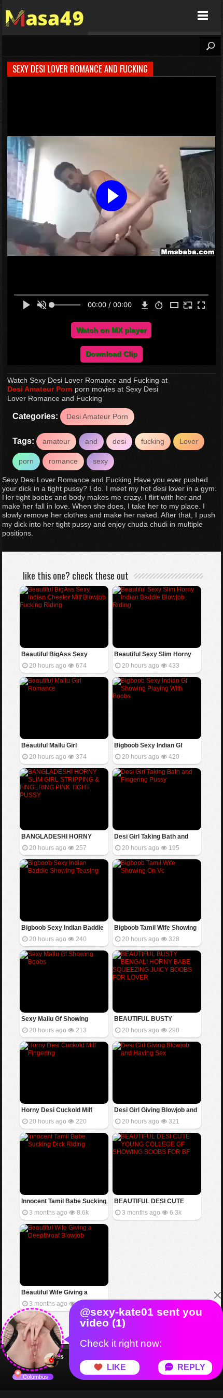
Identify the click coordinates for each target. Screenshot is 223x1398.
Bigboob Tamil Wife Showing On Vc (155, 928)
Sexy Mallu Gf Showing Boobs (54, 1019)
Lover (188, 441)
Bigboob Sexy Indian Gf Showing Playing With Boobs (156, 746)
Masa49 (45, 16)
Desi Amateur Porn (40, 389)
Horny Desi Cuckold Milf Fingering (56, 1110)
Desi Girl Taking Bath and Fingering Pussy (151, 837)
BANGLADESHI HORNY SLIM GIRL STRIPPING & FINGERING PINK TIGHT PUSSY (57, 837)
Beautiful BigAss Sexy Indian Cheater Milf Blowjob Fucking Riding (61, 655)
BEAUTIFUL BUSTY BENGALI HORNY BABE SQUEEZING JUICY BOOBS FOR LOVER (154, 1019)
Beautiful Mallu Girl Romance (49, 746)
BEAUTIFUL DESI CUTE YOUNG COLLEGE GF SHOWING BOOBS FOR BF (153, 1202)
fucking (152, 441)
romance (63, 461)
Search (210, 46)
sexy (100, 461)
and (91, 441)
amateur (56, 441)
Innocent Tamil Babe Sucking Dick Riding (63, 1202)
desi (119, 441)
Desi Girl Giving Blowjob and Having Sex (155, 1110)
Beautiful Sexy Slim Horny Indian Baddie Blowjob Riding (156, 655)
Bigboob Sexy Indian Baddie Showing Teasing (62, 928)
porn (26, 461)
